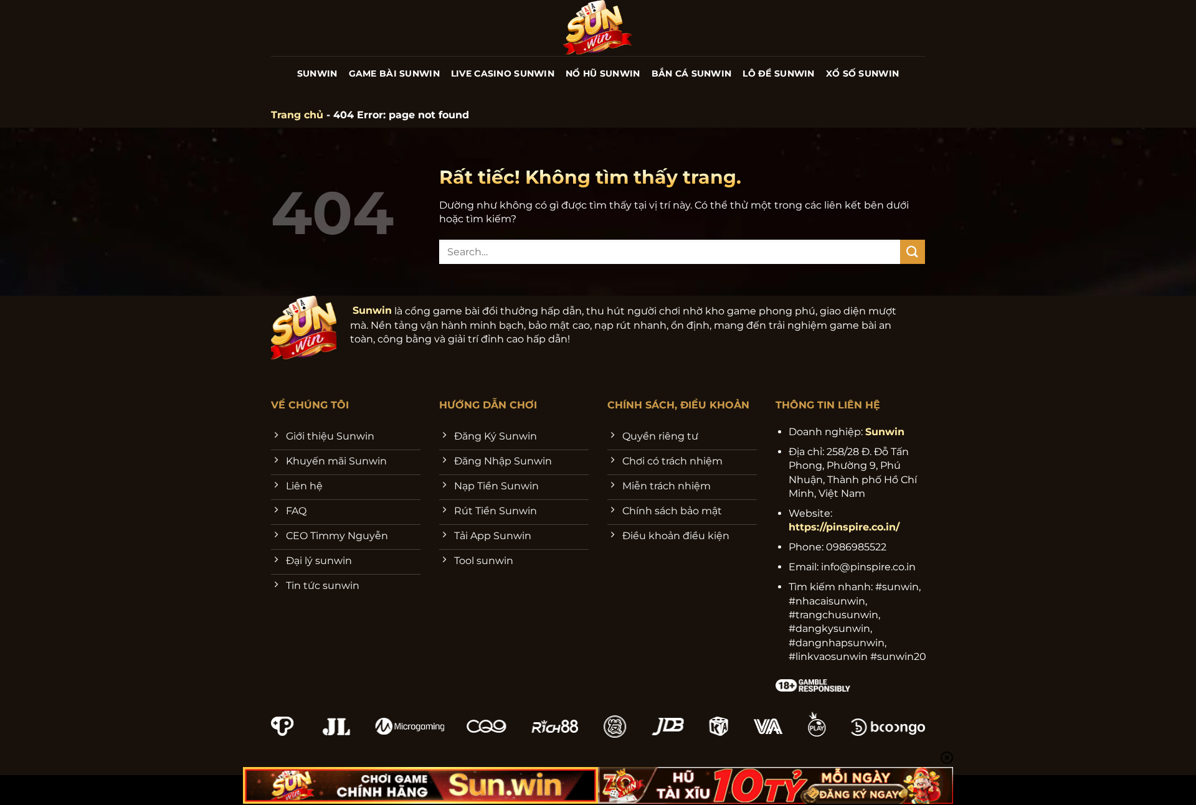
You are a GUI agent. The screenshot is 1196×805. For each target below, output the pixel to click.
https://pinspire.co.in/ (844, 527)
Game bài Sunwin (394, 73)
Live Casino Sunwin (502, 73)
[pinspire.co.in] (598, 28)
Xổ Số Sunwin (862, 73)
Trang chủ (297, 115)
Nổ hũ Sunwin (603, 73)
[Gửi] (912, 252)
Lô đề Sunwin (778, 73)
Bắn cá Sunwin (692, 73)
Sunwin (317, 73)
